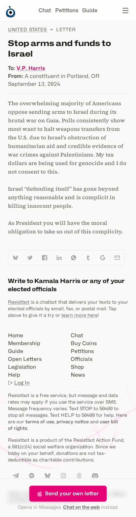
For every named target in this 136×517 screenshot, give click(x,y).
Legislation (22, 367)
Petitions (66, 10)
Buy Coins (84, 343)
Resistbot (18, 302)
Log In (22, 383)
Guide (89, 10)
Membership (24, 343)
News (78, 375)
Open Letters (25, 359)
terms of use (39, 421)
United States (27, 29)
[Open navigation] (125, 10)
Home (15, 335)
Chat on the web (81, 507)
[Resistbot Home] (10, 15)
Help (14, 375)
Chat (45, 10)
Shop (77, 367)
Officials (81, 359)
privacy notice (72, 421)
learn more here (79, 315)
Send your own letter (72, 493)
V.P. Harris (31, 68)
